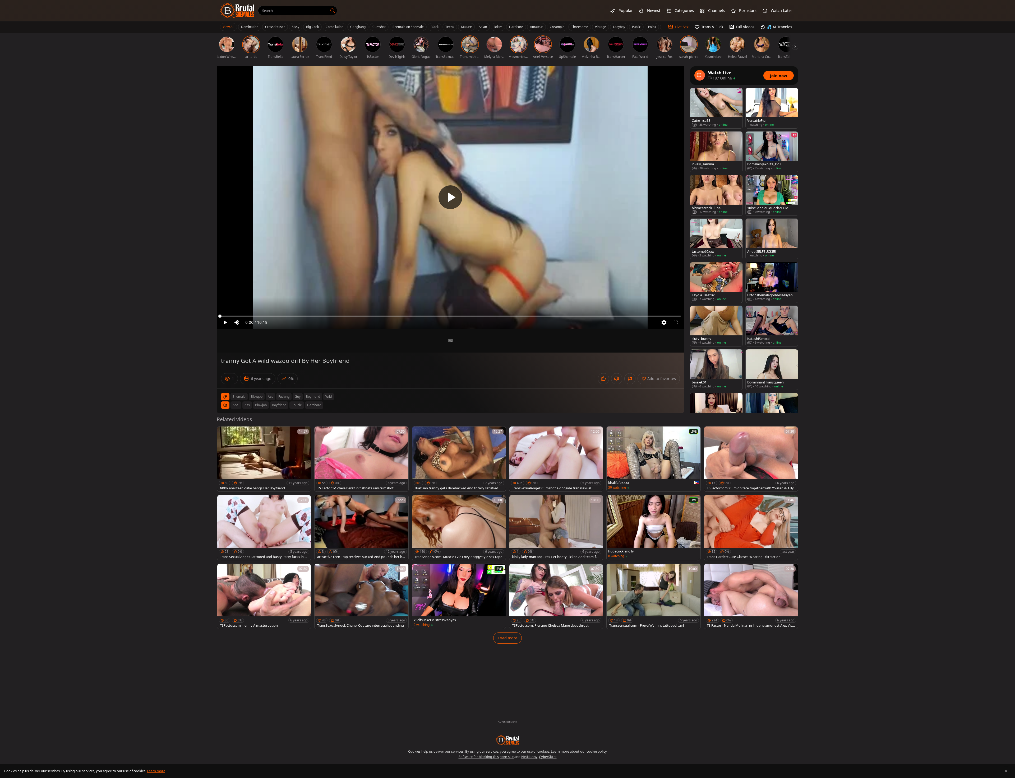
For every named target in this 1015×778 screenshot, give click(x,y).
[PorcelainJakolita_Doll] (772, 152)
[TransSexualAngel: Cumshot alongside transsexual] (556, 459)
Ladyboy (619, 27)
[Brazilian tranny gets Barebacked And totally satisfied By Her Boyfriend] (459, 459)
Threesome (579, 27)
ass (270, 396)
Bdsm (498, 27)
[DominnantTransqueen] (772, 369)
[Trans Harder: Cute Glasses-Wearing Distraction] (751, 527)
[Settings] (664, 322)
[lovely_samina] (716, 152)
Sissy (295, 27)
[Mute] (237, 322)
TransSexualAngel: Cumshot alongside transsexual (551, 488)
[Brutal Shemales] (237, 10)
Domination (249, 27)
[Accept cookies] (1006, 771)
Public (636, 27)
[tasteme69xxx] (716, 239)
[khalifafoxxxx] (653, 459)
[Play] (450, 197)
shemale (239, 396)
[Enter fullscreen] (675, 322)
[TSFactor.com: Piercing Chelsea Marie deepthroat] (556, 596)
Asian (483, 27)
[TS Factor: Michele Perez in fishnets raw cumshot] (361, 459)
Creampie (557, 27)
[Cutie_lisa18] (716, 108)
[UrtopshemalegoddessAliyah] (772, 282)
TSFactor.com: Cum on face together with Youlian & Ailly (750, 488)
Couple (297, 405)
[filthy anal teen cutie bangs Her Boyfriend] (264, 459)
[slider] (450, 316)
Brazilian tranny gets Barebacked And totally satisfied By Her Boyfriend (459, 488)
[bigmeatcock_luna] (716, 195)
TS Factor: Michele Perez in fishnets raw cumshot (355, 488)
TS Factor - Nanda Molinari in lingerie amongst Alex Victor (750, 625)
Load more (507, 637)
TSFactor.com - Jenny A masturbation (249, 625)
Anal (236, 405)
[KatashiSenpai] (772, 326)
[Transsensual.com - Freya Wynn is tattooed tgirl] (653, 596)
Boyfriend (279, 405)
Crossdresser (275, 27)
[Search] (332, 10)
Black (435, 27)
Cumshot (379, 27)
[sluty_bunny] (716, 326)
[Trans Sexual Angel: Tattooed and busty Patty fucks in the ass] (264, 527)
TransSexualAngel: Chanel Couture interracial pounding (360, 625)
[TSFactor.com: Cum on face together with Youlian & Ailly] (751, 459)
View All (228, 27)
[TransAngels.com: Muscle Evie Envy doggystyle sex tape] (459, 527)
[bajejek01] (716, 369)
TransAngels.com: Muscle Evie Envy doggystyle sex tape (458, 557)
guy (298, 396)
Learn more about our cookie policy (579, 751)
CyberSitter (548, 756)
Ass (247, 405)
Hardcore (516, 27)
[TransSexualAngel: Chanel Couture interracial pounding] (361, 596)
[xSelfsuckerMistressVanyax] (459, 596)
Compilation (334, 27)
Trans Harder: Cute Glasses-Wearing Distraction (744, 557)
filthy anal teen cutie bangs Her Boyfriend (252, 488)
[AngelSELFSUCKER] (772, 239)
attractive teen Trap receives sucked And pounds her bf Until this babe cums (360, 557)
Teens (449, 27)
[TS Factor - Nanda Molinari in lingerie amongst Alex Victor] (751, 596)
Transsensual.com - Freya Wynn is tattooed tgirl (646, 625)
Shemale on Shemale (408, 27)
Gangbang (358, 27)
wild (328, 396)
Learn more (156, 770)
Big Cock (312, 27)
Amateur (536, 27)
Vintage (600, 27)
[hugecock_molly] (653, 527)
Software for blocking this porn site (486, 756)
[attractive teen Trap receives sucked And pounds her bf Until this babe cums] (361, 527)
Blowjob (261, 405)
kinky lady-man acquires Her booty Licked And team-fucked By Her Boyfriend (555, 557)
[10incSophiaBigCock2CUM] (772, 195)
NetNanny (529, 756)
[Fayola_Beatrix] (716, 282)
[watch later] (223, 433)
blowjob (256, 396)
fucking (283, 396)
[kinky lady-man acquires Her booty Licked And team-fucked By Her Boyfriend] (556, 527)
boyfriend (313, 396)
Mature (466, 27)
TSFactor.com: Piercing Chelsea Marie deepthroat (550, 625)
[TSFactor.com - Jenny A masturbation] (264, 596)
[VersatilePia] (772, 108)
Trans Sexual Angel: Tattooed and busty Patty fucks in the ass (264, 557)
